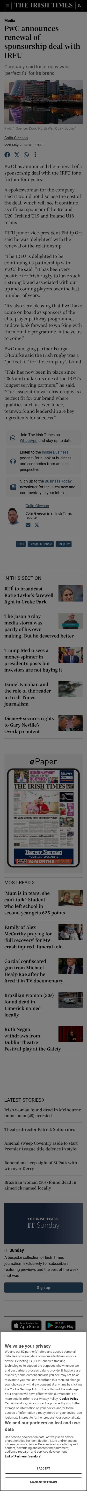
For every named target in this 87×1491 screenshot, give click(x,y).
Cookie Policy (68, 1398)
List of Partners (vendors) (23, 1456)
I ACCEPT (43, 1468)
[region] (43, 1411)
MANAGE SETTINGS (43, 1482)
